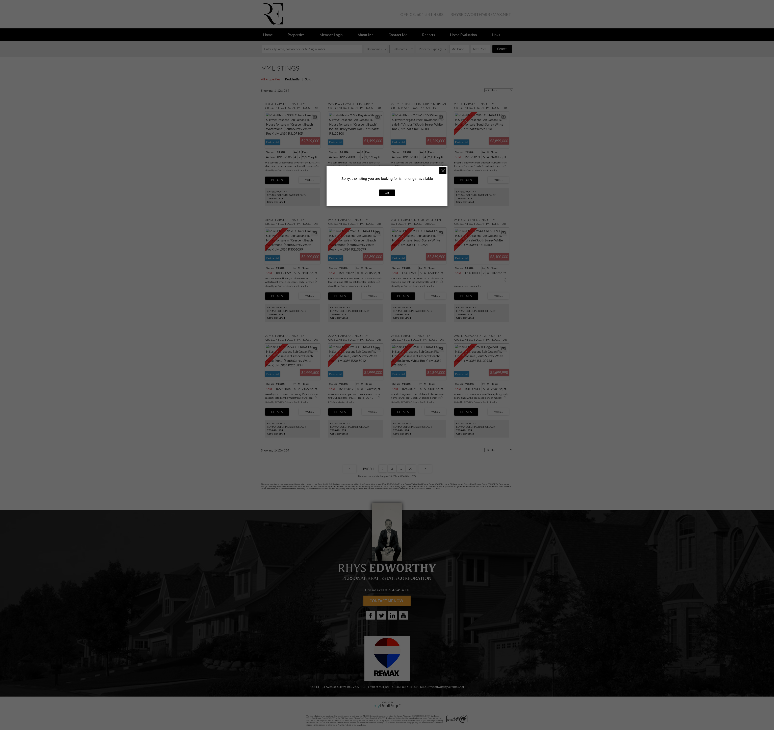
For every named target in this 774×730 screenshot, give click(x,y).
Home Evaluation (463, 34)
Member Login (331, 34)
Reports (428, 34)
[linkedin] (392, 615)
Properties (296, 34)
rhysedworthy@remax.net (480, 14)
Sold (308, 79)
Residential (292, 79)
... (401, 468)
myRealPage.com (387, 706)
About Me (365, 34)
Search (502, 49)
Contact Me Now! (387, 601)
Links (496, 34)
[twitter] (381, 615)
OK (387, 192)
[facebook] (370, 615)
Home (268, 34)
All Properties (270, 79)
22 (411, 468)
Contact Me (397, 34)
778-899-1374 (275, 198)
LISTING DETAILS (277, 180)
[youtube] (403, 615)
